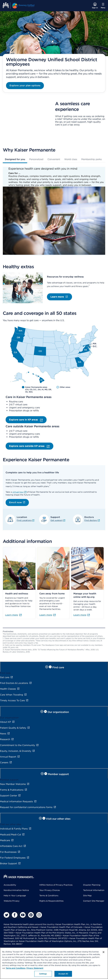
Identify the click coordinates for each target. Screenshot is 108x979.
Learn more (57, 296)
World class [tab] (70, 159)
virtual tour (18, 492)
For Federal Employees (13, 857)
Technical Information (93, 890)
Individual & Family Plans (14, 828)
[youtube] (23, 915)
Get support (56, 520)
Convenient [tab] (54, 159)
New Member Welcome (13, 784)
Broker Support (8, 863)
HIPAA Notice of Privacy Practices (56, 885)
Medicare (5, 840)
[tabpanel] (54, 211)
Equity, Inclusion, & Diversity (15, 751)
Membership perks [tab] (91, 159)
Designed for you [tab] (15, 159)
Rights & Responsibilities (51, 901)
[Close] (103, 952)
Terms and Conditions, (16, 968)
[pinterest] (31, 915)
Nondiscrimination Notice (16, 890)
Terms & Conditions (48, 895)
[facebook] (14, 915)
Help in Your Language (15, 895)
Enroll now (15, 502)
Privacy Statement (34, 968)
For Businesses (8, 852)
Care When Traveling (11, 694)
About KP (5, 722)
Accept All (63, 974)
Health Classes (8, 689)
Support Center (8, 795)
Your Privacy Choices (49, 890)
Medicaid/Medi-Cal (10, 834)
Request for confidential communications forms (26, 807)
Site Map (87, 895)
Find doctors (90, 520)
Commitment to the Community (17, 745)
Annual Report (8, 756)
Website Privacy (11, 901)
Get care (4, 677)
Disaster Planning (91, 885)
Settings (43, 974)
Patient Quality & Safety (13, 727)
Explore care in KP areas (24, 419)
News (3, 733)
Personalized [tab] (36, 159)
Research (5, 739)
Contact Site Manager (93, 901)
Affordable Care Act (11, 846)
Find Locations (24, 520)
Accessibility (10, 885)
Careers (4, 762)
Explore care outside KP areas (27, 446)
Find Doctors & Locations (14, 683)
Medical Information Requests (16, 801)
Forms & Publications (11, 790)
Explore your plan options (25, 85)
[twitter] (6, 915)
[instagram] (39, 915)
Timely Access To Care (12, 700)
